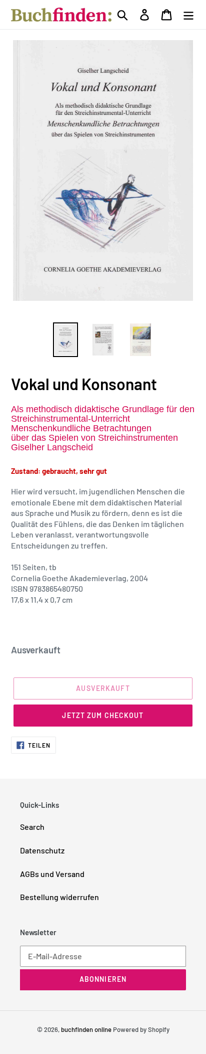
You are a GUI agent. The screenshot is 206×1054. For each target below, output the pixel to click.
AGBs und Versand (52, 874)
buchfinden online (86, 1029)
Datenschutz (42, 850)
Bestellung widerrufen (59, 897)
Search (32, 826)
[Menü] (189, 15)
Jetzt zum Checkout (103, 715)
